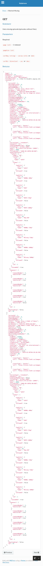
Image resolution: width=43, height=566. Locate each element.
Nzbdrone (23, 3)
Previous (8, 552)
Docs (4, 11)
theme (23, 561)
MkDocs (12, 561)
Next (36, 552)
